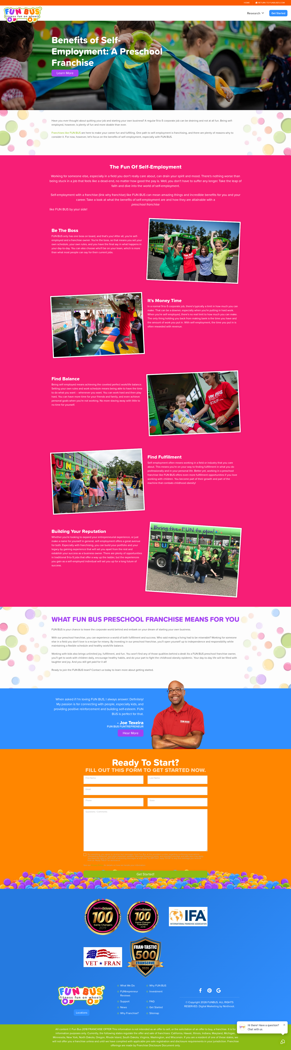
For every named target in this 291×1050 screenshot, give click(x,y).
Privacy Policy (97, 865)
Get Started (278, 13)
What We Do (127, 985)
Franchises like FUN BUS (66, 133)
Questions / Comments (96, 811)
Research (253, 13)
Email (88, 789)
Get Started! (145, 874)
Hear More (130, 733)
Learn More (65, 73)
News (123, 1007)
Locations (81, 1013)
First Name (91, 778)
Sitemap (154, 1013)
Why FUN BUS (157, 985)
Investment (156, 991)
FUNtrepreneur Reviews (129, 993)
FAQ (151, 1001)
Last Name (155, 778)
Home (247, 2)
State (152, 800)
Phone (89, 800)
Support (125, 1001)
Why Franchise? (129, 1013)
